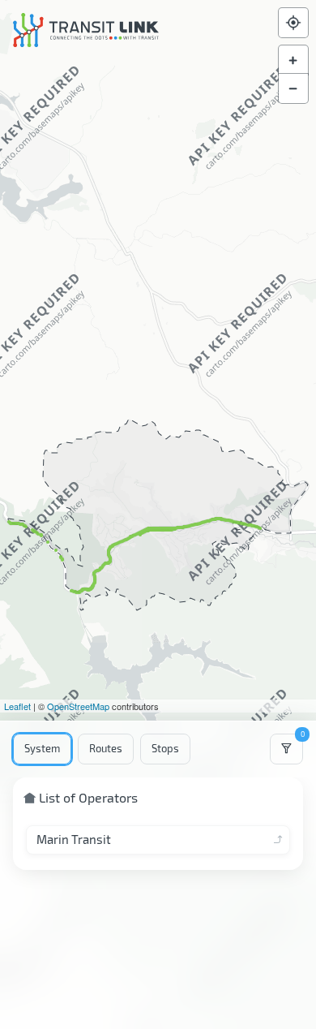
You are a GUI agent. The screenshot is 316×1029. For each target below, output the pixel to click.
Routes (105, 748)
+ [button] (293, 60)
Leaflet (17, 706)
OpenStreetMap (78, 706)
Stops (165, 748)
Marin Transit (73, 839)
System (42, 748)
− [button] (293, 88)
